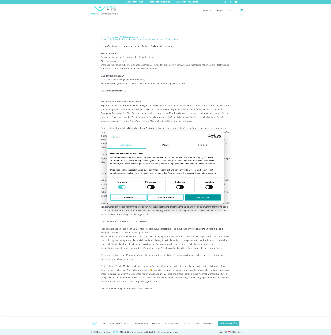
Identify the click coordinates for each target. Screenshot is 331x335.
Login (220, 10)
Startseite (208, 10)
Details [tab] (165, 145)
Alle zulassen (203, 197)
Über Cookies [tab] (204, 145)
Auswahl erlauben (165, 197)
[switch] (151, 187)
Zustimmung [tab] (127, 145)
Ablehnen (128, 197)
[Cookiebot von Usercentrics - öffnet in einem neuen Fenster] (209, 136)
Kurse (231, 10)
